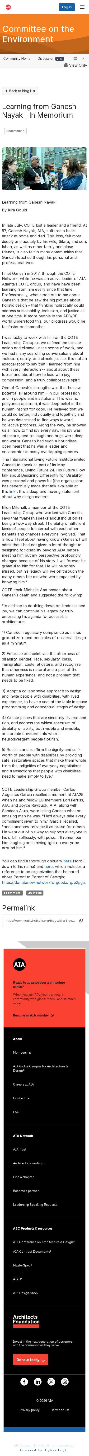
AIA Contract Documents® (32, 1252)
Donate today (28, 1360)
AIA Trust (19, 1149)
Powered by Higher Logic (44, 1450)
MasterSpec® (22, 1265)
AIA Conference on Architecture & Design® (44, 1242)
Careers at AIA (23, 1084)
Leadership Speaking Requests (35, 1205)
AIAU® (18, 1279)
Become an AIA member (31, 1015)
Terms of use (61, 1410)
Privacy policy (30, 1410)
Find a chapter (23, 1177)
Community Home (17, 58)
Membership (22, 1053)
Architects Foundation (29, 1163)
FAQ (16, 1112)
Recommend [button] (15, 131)
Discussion (50, 58)
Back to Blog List (21, 91)
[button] (81, 920)
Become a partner (26, 1191)
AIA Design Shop (25, 1293)
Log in (67, 7)
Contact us (21, 1098)
